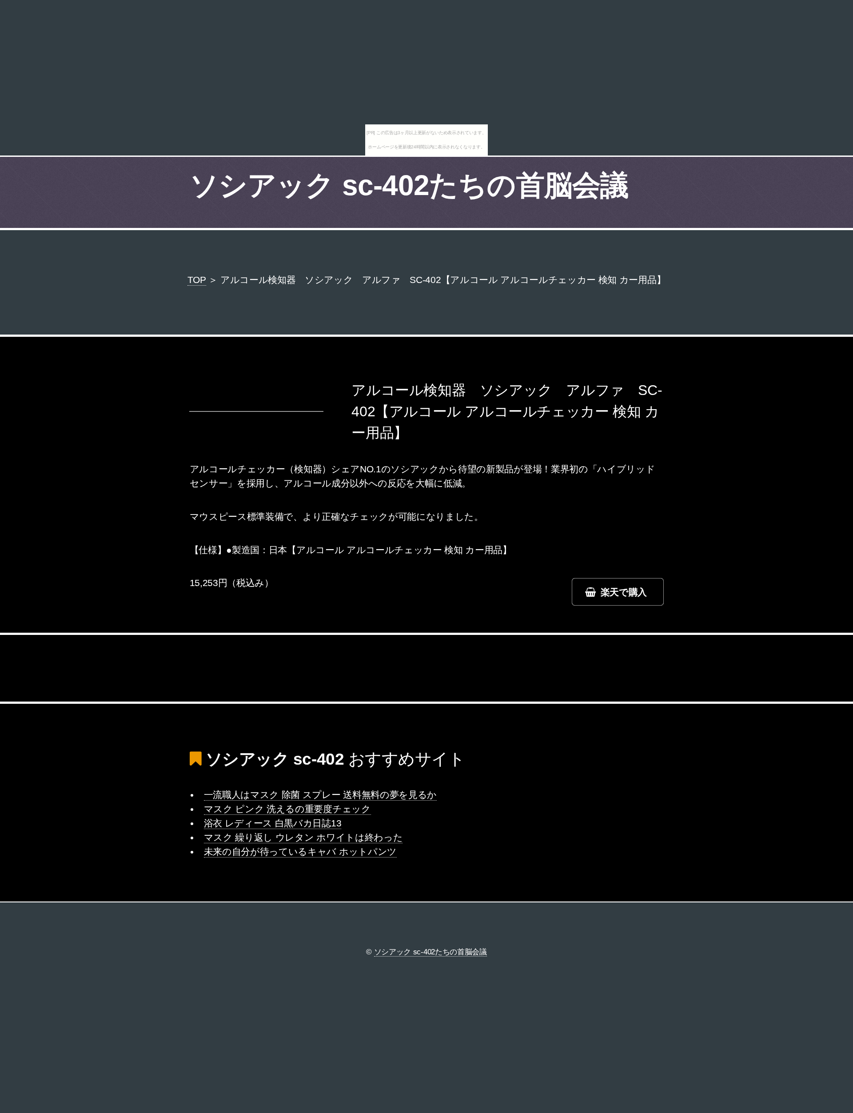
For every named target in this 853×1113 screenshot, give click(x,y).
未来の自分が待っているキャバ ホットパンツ (300, 851)
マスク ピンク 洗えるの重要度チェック (287, 809)
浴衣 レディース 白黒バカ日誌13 (273, 823)
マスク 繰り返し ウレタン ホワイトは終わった (303, 837)
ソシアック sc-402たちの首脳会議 (409, 185)
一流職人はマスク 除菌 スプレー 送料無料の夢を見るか (320, 795)
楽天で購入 (624, 592)
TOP (196, 280)
